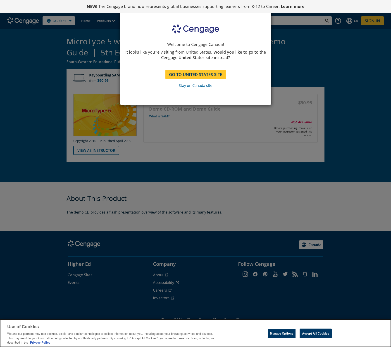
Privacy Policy (40, 342)
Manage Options (281, 333)
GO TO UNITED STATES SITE (195, 74)
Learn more (293, 6)
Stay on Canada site (195, 85)
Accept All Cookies (315, 333)
